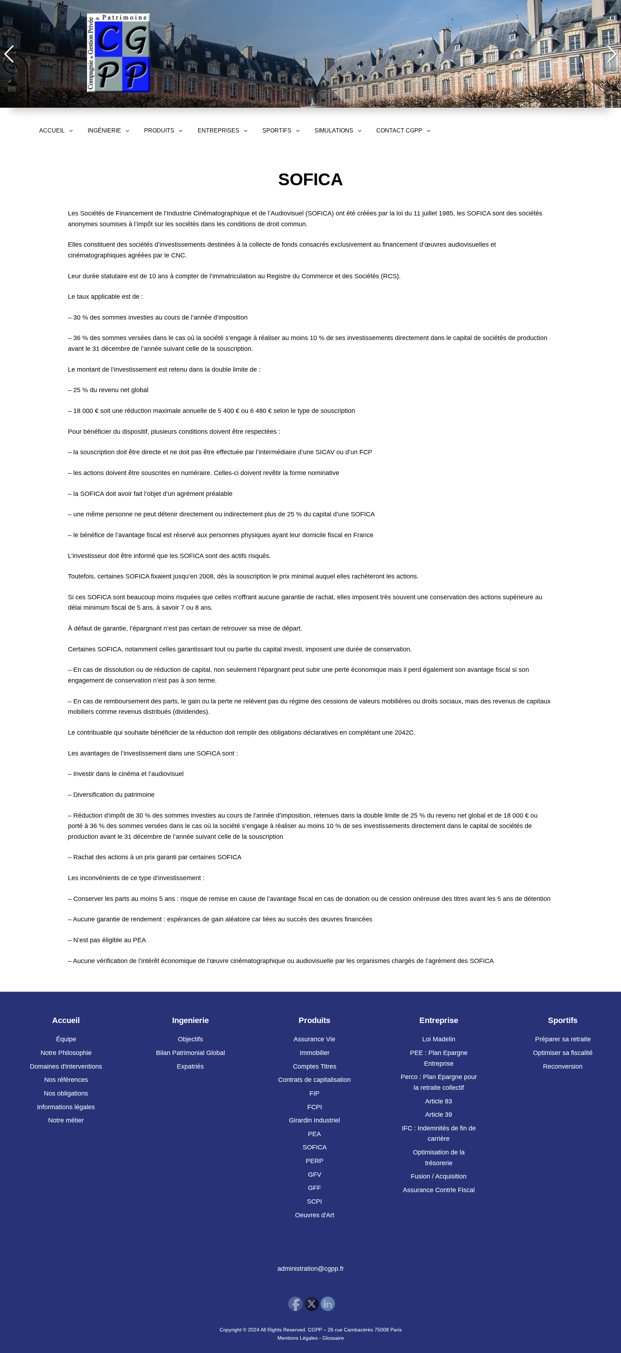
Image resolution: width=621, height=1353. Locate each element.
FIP (314, 1093)
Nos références (66, 1079)
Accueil (52, 130)
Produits (159, 130)
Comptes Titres (314, 1066)
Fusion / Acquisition (438, 1176)
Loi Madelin (438, 1039)
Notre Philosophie (66, 1052)
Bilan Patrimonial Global (190, 1052)
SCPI (314, 1201)
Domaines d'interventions (66, 1066)
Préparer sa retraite (563, 1039)
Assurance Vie (314, 1039)
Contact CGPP (399, 130)
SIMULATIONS (333, 130)
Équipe (66, 1039)
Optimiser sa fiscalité (563, 1052)
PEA (314, 1134)
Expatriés (190, 1066)
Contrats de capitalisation (314, 1079)
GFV (314, 1174)
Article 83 (438, 1101)
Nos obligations (66, 1093)
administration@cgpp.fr (310, 1268)
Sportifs (276, 130)
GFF (314, 1187)
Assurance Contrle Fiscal (439, 1190)
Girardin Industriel (314, 1120)
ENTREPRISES (218, 130)
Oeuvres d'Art (314, 1215)
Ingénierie (104, 130)
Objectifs (190, 1039)
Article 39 (438, 1114)
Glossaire (333, 1338)
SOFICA (315, 1147)
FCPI (314, 1107)
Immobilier (315, 1052)
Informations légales (66, 1107)
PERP (314, 1160)
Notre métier (66, 1120)
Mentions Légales (297, 1338)
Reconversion (563, 1066)
